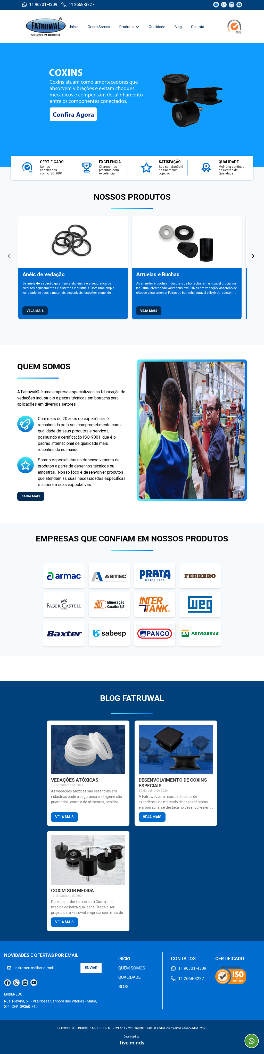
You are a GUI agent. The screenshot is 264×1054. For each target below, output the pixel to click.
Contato (197, 27)
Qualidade (157, 27)
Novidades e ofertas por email (41, 955)
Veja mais (35, 311)
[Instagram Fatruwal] (224, 4)
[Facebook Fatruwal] (216, 4)
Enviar (91, 968)
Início (74, 27)
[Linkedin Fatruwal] (231, 4)
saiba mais (30, 496)
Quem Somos (99, 27)
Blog (178, 27)
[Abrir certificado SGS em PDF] (229, 27)
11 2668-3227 (81, 4)
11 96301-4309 (43, 4)
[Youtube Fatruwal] (239, 4)
